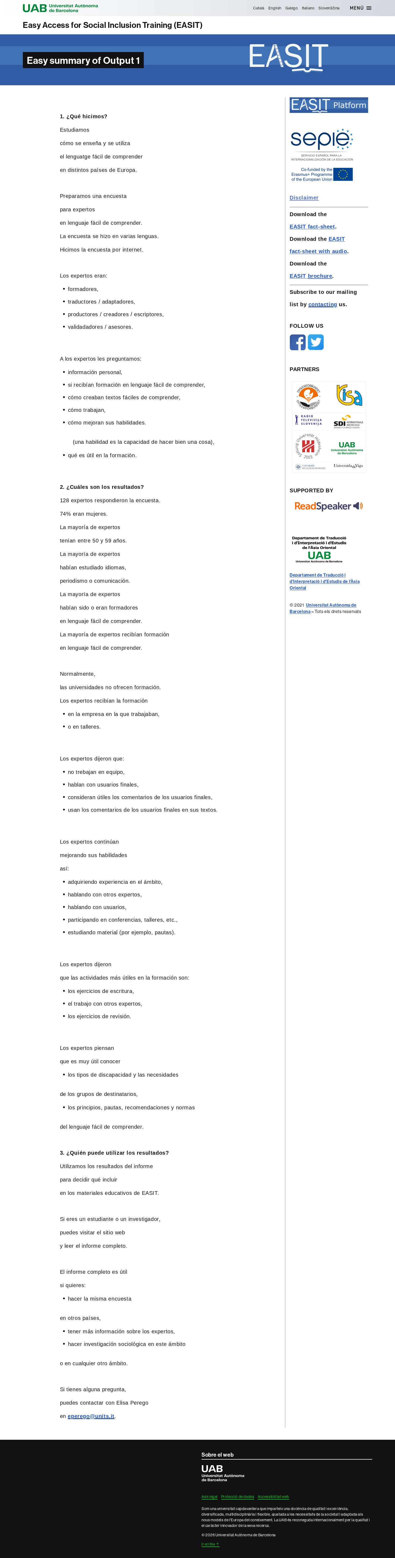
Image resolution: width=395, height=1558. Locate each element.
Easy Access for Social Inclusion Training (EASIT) (113, 25)
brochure (320, 276)
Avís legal (210, 1496)
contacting (322, 304)
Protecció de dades (237, 1496)
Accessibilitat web (273, 1496)
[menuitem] (259, 8)
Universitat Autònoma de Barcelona (60, 8)
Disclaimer (304, 198)
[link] (325, 581)
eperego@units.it (91, 1416)
